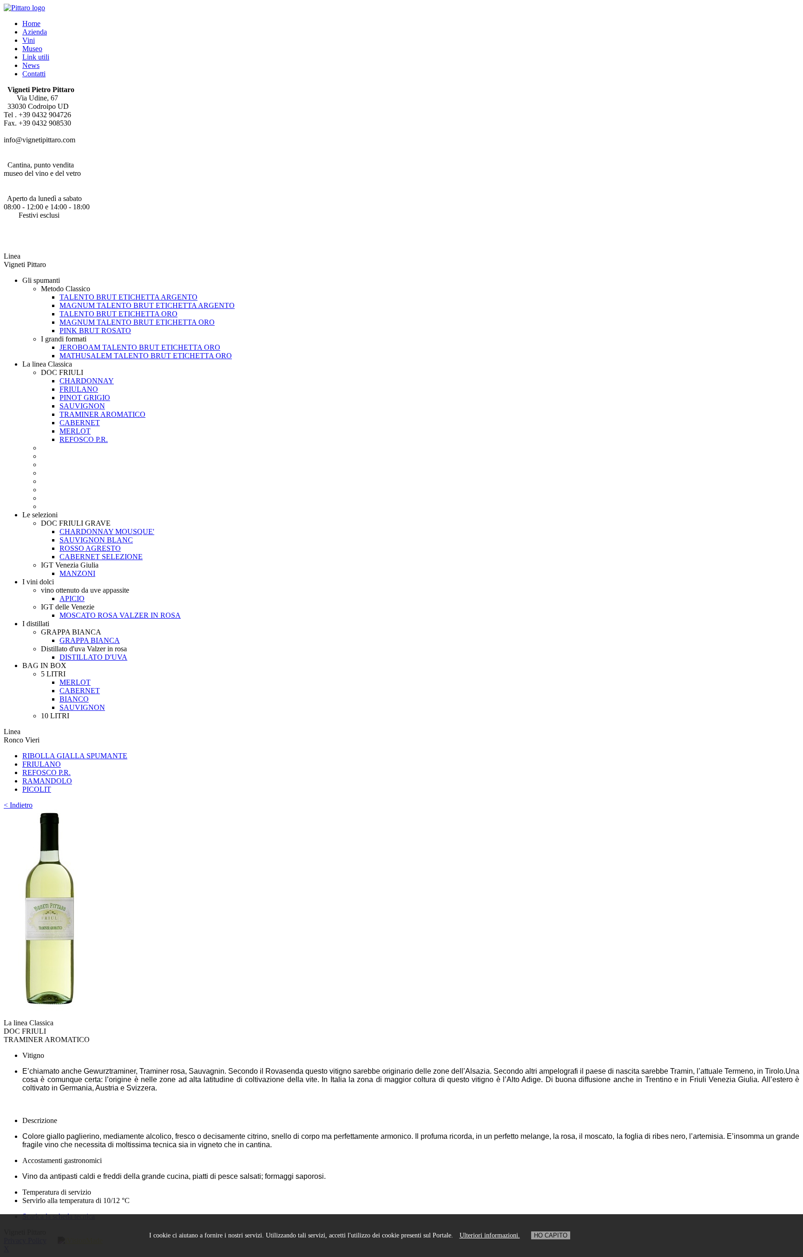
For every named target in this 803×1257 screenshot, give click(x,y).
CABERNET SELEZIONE (101, 557)
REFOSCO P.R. (83, 439)
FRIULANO (78, 389)
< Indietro (18, 805)
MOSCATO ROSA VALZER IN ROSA (120, 615)
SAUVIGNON (82, 406)
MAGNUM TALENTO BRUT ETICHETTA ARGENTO (147, 305)
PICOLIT (36, 789)
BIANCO (74, 699)
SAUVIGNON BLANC (96, 540)
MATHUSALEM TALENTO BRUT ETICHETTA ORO (145, 356)
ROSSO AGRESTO (90, 548)
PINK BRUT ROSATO (95, 330)
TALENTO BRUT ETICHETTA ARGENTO (128, 297)
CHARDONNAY (86, 381)
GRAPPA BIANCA (89, 640)
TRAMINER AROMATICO (102, 414)
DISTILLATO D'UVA (93, 657)
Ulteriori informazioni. (490, 1235)
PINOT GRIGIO (84, 397)
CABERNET (79, 423)
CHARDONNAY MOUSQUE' (106, 531)
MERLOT (75, 431)
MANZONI (77, 573)
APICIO (72, 598)
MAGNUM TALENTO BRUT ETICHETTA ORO (137, 322)
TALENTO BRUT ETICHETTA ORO (118, 314)
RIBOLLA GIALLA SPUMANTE (74, 756)
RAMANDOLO (47, 781)
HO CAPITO (550, 1235)
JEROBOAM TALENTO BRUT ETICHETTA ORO (139, 347)
